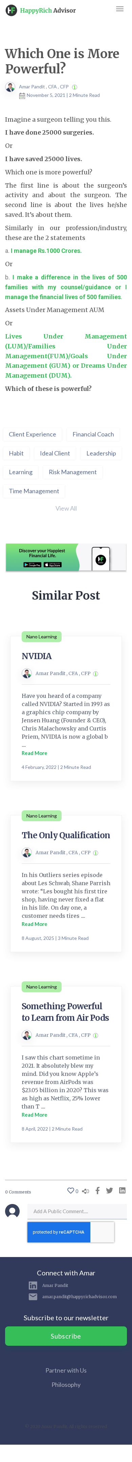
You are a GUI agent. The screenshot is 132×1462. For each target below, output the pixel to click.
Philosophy (66, 1384)
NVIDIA (36, 656)
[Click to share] (96, 1190)
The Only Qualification (66, 835)
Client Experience (32, 434)
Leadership (101, 453)
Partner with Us (66, 1370)
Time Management (34, 491)
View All (66, 508)
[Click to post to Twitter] (108, 1190)
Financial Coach (93, 434)
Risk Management (73, 472)
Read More (34, 753)
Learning (20, 472)
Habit (16, 453)
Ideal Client (55, 453)
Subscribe (66, 1336)
